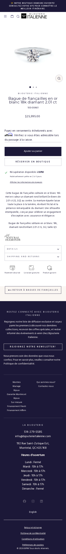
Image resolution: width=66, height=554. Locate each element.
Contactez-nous (46, 386)
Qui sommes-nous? (45, 382)
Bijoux (17, 390)
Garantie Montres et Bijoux (16, 396)
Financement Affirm (16, 410)
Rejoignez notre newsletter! (33, 346)
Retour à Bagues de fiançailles (35, 290)
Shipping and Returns (23, 256)
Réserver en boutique (33, 161)
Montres (17, 382)
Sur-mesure (16, 402)
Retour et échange (33, 528)
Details (12, 249)
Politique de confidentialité (33, 533)
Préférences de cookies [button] (33, 545)
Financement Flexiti (16, 406)
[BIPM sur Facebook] (24, 501)
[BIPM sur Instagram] (33, 501)
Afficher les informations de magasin (26, 182)
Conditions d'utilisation (33, 539)
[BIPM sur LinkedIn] (41, 501)
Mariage (17, 386)
